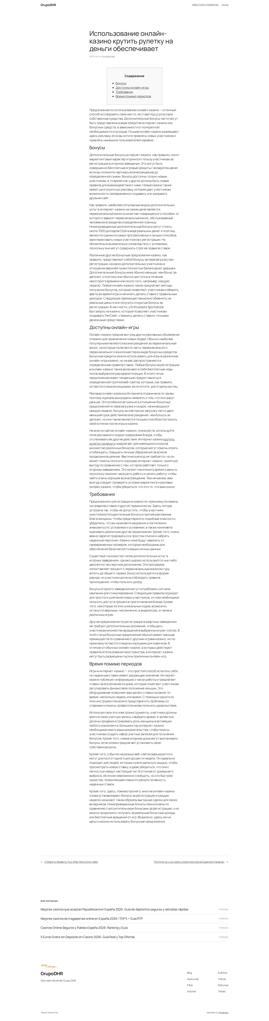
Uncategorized (108, 56)
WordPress (223, 1012)
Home (225, 5)
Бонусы (121, 83)
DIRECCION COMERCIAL (205, 5)
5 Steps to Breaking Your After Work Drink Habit (71, 862)
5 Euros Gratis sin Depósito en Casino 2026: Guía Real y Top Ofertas (88, 937)
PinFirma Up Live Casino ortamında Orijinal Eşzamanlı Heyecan (189, 862)
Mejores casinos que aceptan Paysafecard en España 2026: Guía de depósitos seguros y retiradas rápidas (114, 909)
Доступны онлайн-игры (132, 87)
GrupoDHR (48, 5)
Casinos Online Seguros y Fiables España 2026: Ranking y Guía (84, 928)
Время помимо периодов (133, 96)
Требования (124, 92)
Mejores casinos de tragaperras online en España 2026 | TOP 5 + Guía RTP (92, 918)
